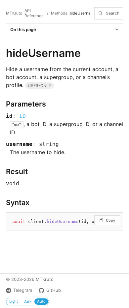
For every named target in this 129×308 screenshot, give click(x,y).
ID (22, 116)
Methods (59, 13)
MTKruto (14, 13)
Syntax (17, 202)
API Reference (34, 13)
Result (17, 171)
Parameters (26, 104)
